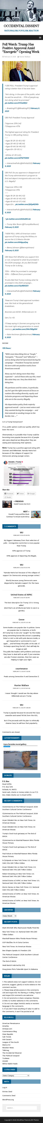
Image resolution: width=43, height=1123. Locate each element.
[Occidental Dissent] (21, 20)
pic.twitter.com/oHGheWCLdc (18, 218)
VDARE (5, 1061)
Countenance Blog (9, 1031)
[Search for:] (21, 1108)
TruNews (5, 1058)
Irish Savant (7, 1039)
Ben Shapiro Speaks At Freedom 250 (16, 950)
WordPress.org (8, 1099)
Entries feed (7, 1091)
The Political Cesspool (10, 1055)
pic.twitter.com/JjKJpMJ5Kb (26, 204)
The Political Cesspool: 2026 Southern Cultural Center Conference (20, 808)
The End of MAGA (9, 961)
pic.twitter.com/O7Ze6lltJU (16, 102)
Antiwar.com (7, 1028)
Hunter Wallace (24, 56)
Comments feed (8, 1095)
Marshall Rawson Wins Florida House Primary (19, 938)
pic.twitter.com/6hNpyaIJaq (16, 242)
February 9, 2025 (10, 56)
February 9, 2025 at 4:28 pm (21, 535)
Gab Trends (6, 1036)
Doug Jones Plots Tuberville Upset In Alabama (20, 969)
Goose (21, 619)
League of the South (10, 1042)
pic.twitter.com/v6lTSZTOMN (17, 157)
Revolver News (8, 1047)
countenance (22, 668)
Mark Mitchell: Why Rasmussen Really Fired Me (20, 927)
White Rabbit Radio (10, 1063)
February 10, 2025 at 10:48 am (21, 708)
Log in (4, 1087)
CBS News (6, 348)
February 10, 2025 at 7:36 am (21, 671)
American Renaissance (11, 1023)
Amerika (5, 1026)
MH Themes (35, 1120)
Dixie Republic (7, 1034)
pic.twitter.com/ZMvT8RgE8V (25, 329)
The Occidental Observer (12, 1053)
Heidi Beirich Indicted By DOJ (13, 965)
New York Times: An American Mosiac (16, 946)
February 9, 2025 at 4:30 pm (21, 568)
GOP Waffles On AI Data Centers (15, 942)
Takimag (5, 1050)
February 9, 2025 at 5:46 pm (21, 598)
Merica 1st (6, 1045)
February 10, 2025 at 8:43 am (21, 688)
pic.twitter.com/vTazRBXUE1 (16, 285)
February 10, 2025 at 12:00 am (21, 622)
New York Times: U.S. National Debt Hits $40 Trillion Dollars (19, 861)
